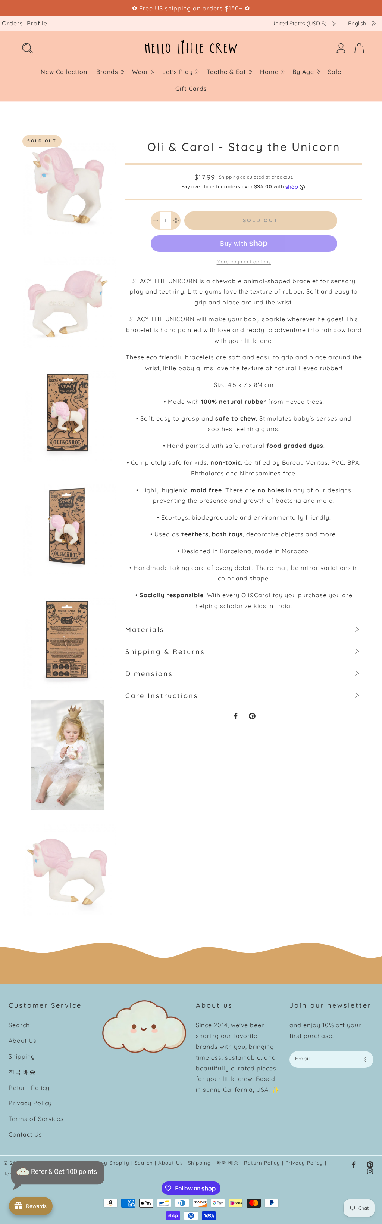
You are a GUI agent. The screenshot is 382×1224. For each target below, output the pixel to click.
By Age (303, 71)
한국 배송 (22, 1072)
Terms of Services (36, 1118)
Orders (12, 23)
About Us (23, 1040)
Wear (140, 71)
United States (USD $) (299, 23)
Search (19, 1025)
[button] (110, 71)
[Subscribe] (365, 1059)
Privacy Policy (30, 1103)
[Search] (27, 48)
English (357, 23)
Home (269, 71)
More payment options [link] (244, 261)
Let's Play (177, 71)
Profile (37, 23)
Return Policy (29, 1087)
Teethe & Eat (226, 71)
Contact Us (25, 1134)
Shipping (229, 177)
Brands (107, 71)
